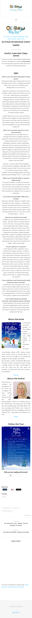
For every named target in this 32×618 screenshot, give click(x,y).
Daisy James (16, 508)
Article (8, 36)
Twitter (16, 416)
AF (4, 36)
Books (14, 39)
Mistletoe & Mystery (7, 511)
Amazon (16, 375)
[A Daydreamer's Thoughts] (16, 8)
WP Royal (19, 606)
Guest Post (21, 39)
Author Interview (18, 36)
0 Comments (27, 515)
